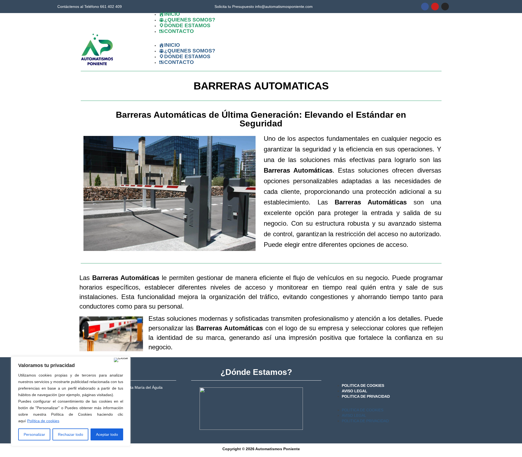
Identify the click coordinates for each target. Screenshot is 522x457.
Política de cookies (43, 421)
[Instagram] (445, 6)
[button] (259, 39)
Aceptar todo (107, 434)
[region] (70, 401)
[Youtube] (435, 6)
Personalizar (34, 434)
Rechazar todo (70, 434)
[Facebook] (425, 6)
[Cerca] (121, 360)
